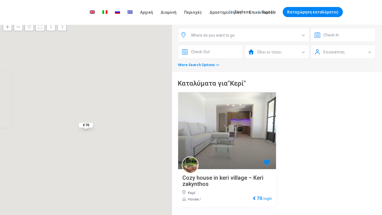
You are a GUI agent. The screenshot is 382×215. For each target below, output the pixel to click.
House (193, 199)
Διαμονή (168, 12)
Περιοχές (193, 12)
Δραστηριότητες (225, 12)
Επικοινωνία (261, 12)
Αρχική (146, 12)
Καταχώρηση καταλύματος (312, 12)
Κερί (191, 193)
